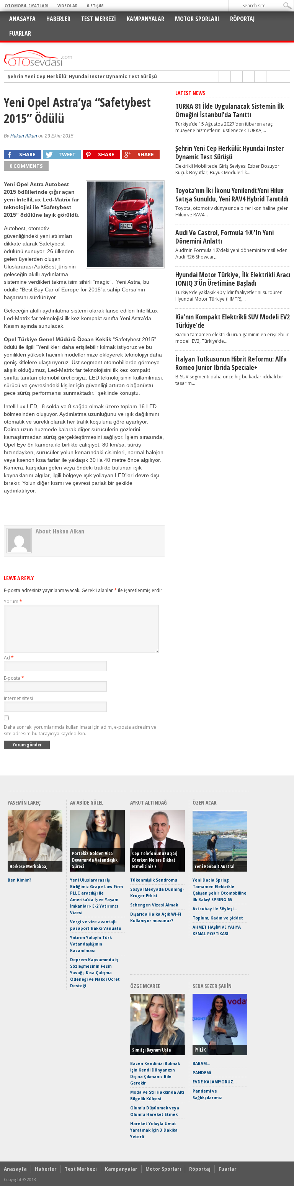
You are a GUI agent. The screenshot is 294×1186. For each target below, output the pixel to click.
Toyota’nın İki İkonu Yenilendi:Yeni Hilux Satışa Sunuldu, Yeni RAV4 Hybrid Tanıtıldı (231, 194)
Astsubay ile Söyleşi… (215, 908)
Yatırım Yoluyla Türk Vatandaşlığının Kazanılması (91, 944)
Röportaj (242, 19)
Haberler (58, 19)
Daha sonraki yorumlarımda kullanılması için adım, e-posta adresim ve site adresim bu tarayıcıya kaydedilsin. (80, 730)
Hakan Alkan (23, 136)
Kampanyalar (145, 19)
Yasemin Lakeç (24, 802)
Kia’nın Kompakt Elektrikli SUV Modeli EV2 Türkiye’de (232, 320)
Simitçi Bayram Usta (151, 1050)
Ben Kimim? (19, 880)
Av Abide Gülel (86, 802)
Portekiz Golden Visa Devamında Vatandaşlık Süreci (95, 860)
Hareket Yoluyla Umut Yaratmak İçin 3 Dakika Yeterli (154, 1130)
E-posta (14, 678)
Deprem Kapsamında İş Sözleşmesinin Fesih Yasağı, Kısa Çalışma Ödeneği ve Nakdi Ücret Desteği (95, 972)
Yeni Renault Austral (214, 866)
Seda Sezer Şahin (212, 986)
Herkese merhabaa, (28, 866)
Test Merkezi (98, 19)
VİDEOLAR (67, 5)
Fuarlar (20, 33)
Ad (9, 657)
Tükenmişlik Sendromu (153, 880)
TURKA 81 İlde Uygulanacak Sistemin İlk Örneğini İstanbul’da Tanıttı (229, 110)
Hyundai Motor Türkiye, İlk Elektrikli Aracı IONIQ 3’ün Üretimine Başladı (232, 278)
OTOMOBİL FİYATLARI (26, 5)
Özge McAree (145, 986)
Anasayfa (22, 19)
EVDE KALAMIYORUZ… (215, 1082)
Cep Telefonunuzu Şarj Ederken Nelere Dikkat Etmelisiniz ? (154, 860)
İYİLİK (200, 1050)
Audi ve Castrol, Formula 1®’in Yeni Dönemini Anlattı (224, 236)
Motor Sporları (197, 19)
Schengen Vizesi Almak (154, 905)
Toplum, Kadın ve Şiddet (218, 918)
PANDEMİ (202, 1072)
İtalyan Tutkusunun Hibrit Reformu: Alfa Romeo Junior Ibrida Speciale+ (231, 363)
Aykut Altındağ (148, 802)
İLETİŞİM (95, 5)
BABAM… (201, 1063)
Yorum (13, 601)
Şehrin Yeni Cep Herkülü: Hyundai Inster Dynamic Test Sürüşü (82, 76)
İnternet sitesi (18, 698)
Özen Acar (205, 802)
